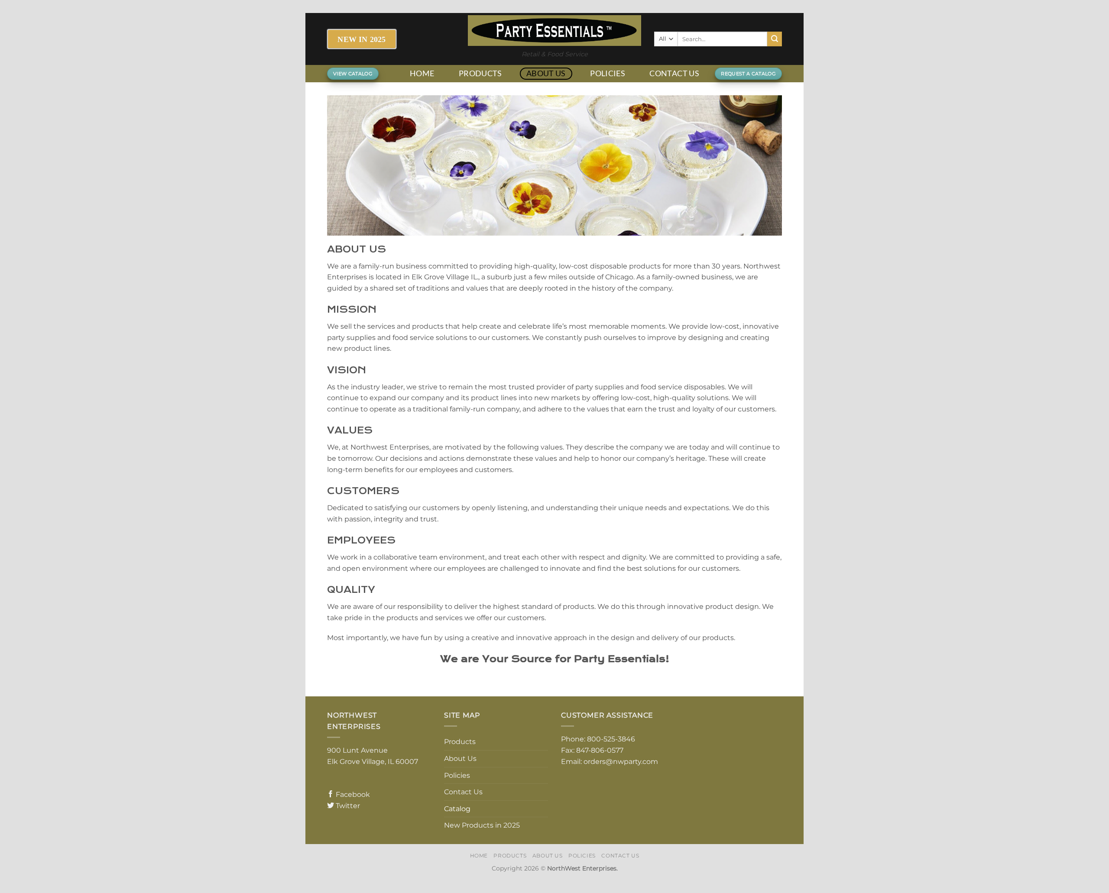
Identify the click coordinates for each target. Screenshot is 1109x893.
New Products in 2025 (482, 825)
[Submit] (774, 39)
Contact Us (674, 73)
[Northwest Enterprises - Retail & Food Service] (554, 30)
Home (422, 73)
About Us (546, 73)
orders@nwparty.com (621, 761)
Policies (607, 73)
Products (480, 73)
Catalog (457, 809)
